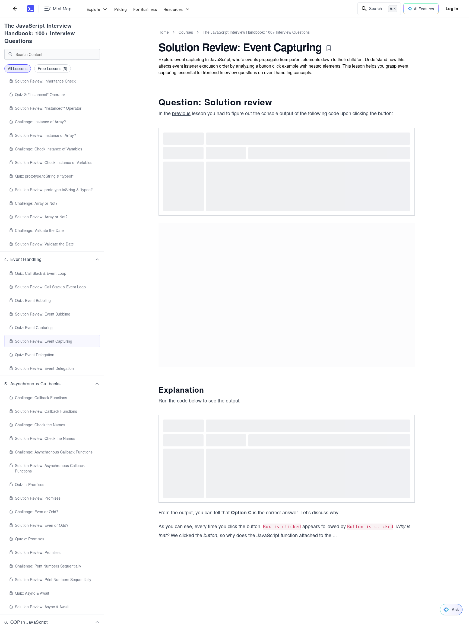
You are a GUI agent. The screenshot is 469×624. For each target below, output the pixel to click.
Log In (452, 8)
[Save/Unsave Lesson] (328, 48)
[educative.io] (30, 8)
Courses (186, 32)
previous (181, 112)
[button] (52, 259)
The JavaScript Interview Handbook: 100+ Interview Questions (39, 33)
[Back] (15, 8)
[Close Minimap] (104, 38)
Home (164, 32)
